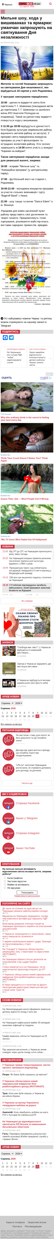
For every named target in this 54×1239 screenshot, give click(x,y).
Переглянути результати (27, 896)
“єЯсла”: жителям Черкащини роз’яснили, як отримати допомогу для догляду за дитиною (33, 768)
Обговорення (11, 1060)
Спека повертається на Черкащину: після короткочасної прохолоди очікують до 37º (23, 968)
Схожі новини (11, 1000)
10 (42, 713)
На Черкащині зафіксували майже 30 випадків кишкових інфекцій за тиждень (26, 1024)
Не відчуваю (13, 888)
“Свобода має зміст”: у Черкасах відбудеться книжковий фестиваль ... (34, 650)
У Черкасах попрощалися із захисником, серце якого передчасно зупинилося (26, 935)
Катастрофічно (15, 878)
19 (29, 716)
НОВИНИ (7, 546)
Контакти (17, 1226)
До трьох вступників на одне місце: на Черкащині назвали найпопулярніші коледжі (25, 909)
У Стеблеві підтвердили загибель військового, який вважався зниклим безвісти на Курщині (29, 588)
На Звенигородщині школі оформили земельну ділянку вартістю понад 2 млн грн (26, 1010)
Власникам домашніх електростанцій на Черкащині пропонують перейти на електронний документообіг (27, 926)
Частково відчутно (16, 881)
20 (33, 716)
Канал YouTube (25, 848)
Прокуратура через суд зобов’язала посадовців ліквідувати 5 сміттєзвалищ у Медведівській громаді (30, 570)
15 (11, 716)
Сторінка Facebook (27, 803)
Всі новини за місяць (11, 724)
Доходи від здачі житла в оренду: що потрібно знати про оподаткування (33, 753)
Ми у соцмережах (14, 794)
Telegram (6, 325)
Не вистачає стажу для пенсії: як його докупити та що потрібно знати (33, 738)
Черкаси (8, 4)
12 (50, 713)
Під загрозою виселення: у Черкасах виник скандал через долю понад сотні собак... (24, 1050)
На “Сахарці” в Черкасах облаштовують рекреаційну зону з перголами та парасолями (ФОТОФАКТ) (25, 951)
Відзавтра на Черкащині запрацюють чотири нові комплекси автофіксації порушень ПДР (25, 917)
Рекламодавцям (33, 1226)
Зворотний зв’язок (37, 1222)
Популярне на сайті (16, 903)
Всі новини (27, 601)
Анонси (7, 642)
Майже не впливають (18, 884)
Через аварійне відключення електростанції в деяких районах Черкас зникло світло (37, 358)
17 (20, 716)
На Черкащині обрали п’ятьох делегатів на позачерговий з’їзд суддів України (24, 960)
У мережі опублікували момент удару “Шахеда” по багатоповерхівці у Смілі (26, 942)
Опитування (11, 864)
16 (16, 716)
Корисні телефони (15, 1222)
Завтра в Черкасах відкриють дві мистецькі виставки (34, 665)
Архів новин (10, 696)
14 (7, 716)
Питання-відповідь (15, 730)
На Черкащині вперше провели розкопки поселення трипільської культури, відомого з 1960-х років (30, 561)
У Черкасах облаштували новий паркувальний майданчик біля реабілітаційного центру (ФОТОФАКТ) (26, 977)
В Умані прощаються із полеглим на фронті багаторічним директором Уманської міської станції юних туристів (25, 987)
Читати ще (27, 783)
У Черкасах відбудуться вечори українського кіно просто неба (33, 681)
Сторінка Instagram (28, 833)
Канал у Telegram (27, 818)
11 (46, 713)
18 (24, 716)
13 (3, 716)
